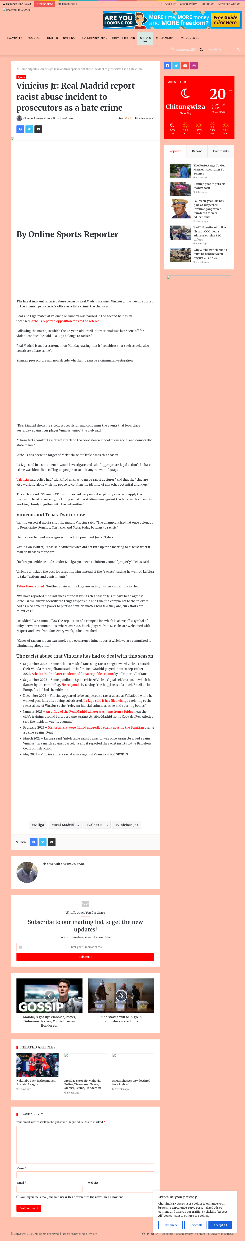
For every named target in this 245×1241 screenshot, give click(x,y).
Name (21, 1168)
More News (189, 38)
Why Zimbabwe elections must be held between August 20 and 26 (210, 254)
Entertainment (93, 38)
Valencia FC (98, 825)
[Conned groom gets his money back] (180, 189)
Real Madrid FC (66, 825)
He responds (71, 685)
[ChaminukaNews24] (16, 10)
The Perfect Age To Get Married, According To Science (209, 169)
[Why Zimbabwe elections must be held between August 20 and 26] (180, 255)
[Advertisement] (85, 270)
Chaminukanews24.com (37, 118)
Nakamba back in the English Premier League (36, 1082)
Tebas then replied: (30, 586)
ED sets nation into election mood (78, 4)
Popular (175, 151)
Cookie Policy (188, 4)
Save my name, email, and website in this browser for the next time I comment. (72, 1197)
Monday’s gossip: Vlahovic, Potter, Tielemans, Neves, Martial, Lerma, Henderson (82, 1084)
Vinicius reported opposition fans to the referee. (65, 321)
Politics (51, 38)
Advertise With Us (229, 4)
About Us (170, 4)
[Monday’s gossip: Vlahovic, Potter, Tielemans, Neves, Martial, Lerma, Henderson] (85, 1065)
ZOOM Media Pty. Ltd (84, 1234)
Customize (170, 1225)
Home (23, 69)
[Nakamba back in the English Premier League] (37, 1065)
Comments (221, 151)
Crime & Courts (123, 38)
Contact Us (207, 4)
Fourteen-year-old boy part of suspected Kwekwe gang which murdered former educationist (209, 209)
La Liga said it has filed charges (106, 700)
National (69, 38)
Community (14, 38)
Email (21, 1182)
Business (33, 38)
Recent (197, 151)
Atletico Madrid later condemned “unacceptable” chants (73, 674)
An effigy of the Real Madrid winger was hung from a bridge (90, 711)
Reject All (195, 1225)
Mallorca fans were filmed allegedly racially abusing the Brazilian (96, 727)
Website (93, 1182)
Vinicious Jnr (127, 825)
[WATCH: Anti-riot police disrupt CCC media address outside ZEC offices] (180, 233)
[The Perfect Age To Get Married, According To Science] (180, 171)
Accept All (220, 1225)
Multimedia (164, 38)
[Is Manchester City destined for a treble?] (133, 1065)
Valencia (22, 479)
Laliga (39, 825)
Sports (145, 38)
